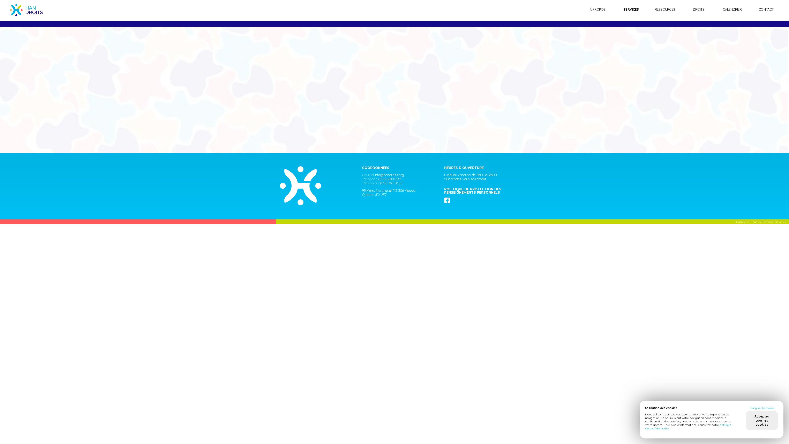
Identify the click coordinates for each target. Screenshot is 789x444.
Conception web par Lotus (769, 221)
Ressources (665, 9)
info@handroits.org (389, 175)
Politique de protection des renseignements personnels (472, 190)
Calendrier (732, 9)
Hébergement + (744, 221)
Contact (766, 9)
